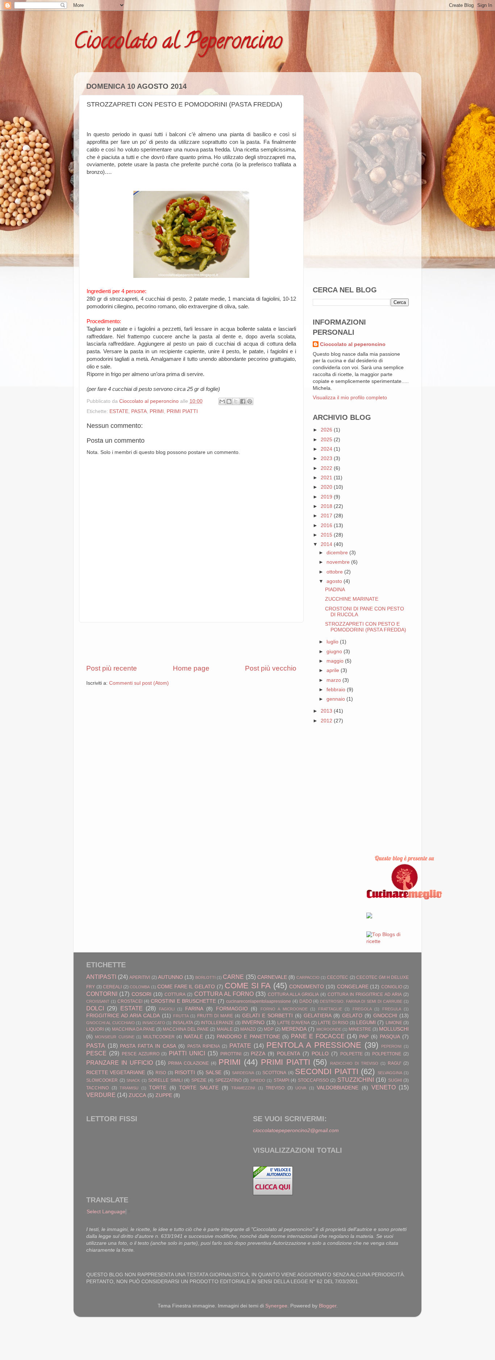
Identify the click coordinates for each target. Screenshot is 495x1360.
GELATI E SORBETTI (267, 1015)
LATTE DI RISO (333, 1022)
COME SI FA (248, 985)
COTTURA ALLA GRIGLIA (293, 994)
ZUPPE (163, 1095)
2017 (327, 515)
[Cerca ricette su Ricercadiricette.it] (387, 941)
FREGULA (391, 1009)
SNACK (133, 1080)
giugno (335, 651)
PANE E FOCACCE (318, 1036)
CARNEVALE (272, 977)
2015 (327, 535)
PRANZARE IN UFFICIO (119, 1062)
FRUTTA (181, 1016)
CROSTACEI (129, 1001)
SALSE (213, 1072)
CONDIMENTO (306, 986)
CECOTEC (337, 977)
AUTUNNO (170, 977)
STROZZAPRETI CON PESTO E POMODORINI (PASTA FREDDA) (365, 627)
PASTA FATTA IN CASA (148, 1046)
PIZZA (258, 1053)
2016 (327, 525)
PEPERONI (391, 1046)
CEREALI (112, 986)
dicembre (337, 552)
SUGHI (395, 1080)
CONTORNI (101, 993)
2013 (327, 711)
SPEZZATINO (228, 1080)
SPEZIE (199, 1080)
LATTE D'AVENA (293, 1022)
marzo (334, 680)
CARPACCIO (308, 977)
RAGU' (394, 1063)
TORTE (157, 1087)
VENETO (383, 1087)
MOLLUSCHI (394, 1029)
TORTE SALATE (199, 1087)
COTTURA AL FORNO (224, 993)
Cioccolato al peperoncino (353, 344)
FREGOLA (362, 1009)
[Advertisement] (191, 643)
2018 (327, 506)
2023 (327, 458)
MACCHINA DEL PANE (186, 1029)
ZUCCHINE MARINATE (351, 599)
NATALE (193, 1036)
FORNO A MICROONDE (284, 1009)
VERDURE (101, 1095)
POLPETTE (351, 1053)
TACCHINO (97, 1087)
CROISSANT (97, 1001)
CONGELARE (353, 986)
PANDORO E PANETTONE (248, 1036)
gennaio (336, 699)
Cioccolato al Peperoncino (178, 43)
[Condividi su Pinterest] (249, 401)
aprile (333, 670)
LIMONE (394, 1022)
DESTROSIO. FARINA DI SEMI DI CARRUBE (361, 1001)
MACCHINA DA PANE (133, 1029)
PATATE (240, 1045)
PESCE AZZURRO (140, 1053)
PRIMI (157, 411)
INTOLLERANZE (217, 1022)
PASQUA (390, 1036)
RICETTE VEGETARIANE (115, 1072)
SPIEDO (257, 1080)
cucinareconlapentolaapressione (258, 1001)
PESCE (96, 1053)
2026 (327, 430)
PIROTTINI (230, 1053)
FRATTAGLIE (330, 1009)
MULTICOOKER (159, 1036)
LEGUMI (366, 1022)
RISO (160, 1072)
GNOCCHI (385, 1015)
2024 (327, 449)
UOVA (300, 1088)
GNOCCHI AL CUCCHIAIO (110, 1023)
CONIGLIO (391, 986)
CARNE (233, 976)
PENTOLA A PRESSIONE (313, 1045)
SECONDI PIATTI (326, 1071)
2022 (327, 468)
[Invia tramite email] (222, 401)
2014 (327, 544)
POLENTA (288, 1053)
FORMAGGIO (232, 1008)
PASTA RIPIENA (203, 1046)
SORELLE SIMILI (165, 1080)
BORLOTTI (205, 977)
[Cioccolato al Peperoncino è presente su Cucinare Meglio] (404, 898)
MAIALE (225, 1029)
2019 (327, 497)
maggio (335, 661)
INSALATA (183, 1022)
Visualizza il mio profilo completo (350, 397)
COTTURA (175, 994)
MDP (269, 1029)
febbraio (336, 689)
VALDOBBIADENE (337, 1087)
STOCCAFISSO (313, 1080)
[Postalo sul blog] (229, 401)
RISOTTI (185, 1072)
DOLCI (95, 1008)
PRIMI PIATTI (182, 411)
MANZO (248, 1029)
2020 (327, 487)
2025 (327, 439)
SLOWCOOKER (102, 1080)
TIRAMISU (129, 1088)
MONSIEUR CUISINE (114, 1037)
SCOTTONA (274, 1072)
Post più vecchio (270, 668)
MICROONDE (328, 1029)
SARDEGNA (243, 1073)
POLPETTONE (386, 1053)
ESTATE (118, 411)
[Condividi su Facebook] (242, 401)
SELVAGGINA (390, 1073)
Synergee (276, 1306)
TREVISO (275, 1087)
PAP (364, 1036)
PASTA (139, 411)
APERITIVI (139, 977)
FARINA (194, 1008)
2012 (327, 720)
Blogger (327, 1306)
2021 (327, 477)
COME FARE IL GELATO (186, 986)
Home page (191, 668)
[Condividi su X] (236, 401)
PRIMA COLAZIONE (188, 1063)
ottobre (335, 572)
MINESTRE (360, 1029)
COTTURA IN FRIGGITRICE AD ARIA (365, 994)
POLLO (320, 1053)
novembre (338, 562)
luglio (333, 641)
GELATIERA (318, 1015)
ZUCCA (137, 1095)
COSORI (141, 994)
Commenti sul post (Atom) (139, 683)
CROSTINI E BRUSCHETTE (183, 1001)
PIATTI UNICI (187, 1053)
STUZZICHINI (355, 1079)
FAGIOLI (167, 1009)
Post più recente (111, 668)
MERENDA (294, 1029)
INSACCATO (153, 1023)
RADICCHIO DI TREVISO (354, 1063)
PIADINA (335, 589)
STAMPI (281, 1080)
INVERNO (253, 1022)
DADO (305, 1001)
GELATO (352, 1015)
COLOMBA (140, 987)
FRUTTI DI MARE (215, 1015)
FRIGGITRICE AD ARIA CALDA (123, 1015)
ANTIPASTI (101, 976)
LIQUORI (95, 1029)
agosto (335, 581)
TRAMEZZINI (243, 1088)
